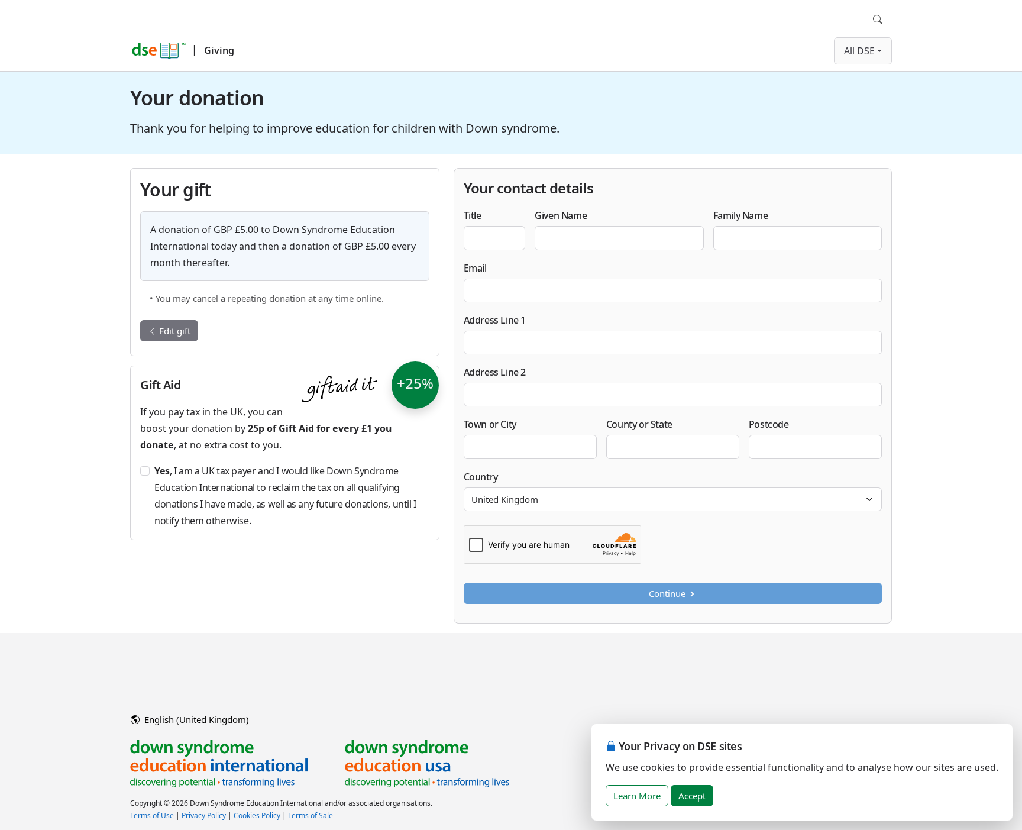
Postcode (769, 424)
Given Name (561, 215)
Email (475, 267)
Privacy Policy (204, 815)
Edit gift (173, 331)
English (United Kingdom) (195, 719)
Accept (692, 796)
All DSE (859, 50)
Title (472, 215)
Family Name (740, 215)
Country (481, 476)
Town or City (490, 424)
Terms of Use (152, 815)
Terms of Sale (310, 815)
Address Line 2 (495, 372)
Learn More (637, 796)
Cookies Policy (257, 815)
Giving (219, 50)
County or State (639, 424)
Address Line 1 (495, 320)
